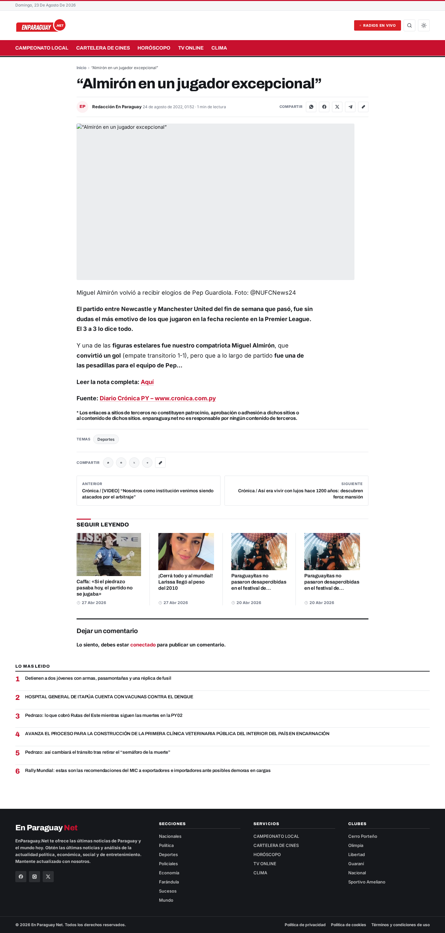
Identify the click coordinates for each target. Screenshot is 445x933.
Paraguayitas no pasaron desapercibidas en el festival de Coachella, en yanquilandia (258, 588)
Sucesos (168, 891)
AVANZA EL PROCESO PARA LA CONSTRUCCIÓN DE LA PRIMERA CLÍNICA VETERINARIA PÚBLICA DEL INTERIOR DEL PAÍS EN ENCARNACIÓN (177, 733)
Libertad (356, 854)
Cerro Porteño (362, 836)
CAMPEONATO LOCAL (41, 48)
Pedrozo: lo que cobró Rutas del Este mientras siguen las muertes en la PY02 (103, 715)
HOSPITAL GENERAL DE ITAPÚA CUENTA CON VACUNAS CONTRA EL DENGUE (109, 696)
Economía (169, 872)
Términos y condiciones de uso (400, 924)
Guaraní (356, 863)
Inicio (81, 67)
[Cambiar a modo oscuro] (424, 25)
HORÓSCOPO (153, 48)
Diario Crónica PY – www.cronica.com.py (158, 398)
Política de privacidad (305, 924)
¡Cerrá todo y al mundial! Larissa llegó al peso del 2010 (185, 582)
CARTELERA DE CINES (103, 48)
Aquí (147, 381)
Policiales (168, 863)
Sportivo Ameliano (366, 881)
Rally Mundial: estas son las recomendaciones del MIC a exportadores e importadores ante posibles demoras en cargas (147, 770)
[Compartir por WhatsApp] (311, 107)
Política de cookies (348, 924)
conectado (143, 645)
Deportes (106, 439)
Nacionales (170, 836)
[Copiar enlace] (363, 107)
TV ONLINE (191, 48)
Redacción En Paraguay (117, 106)
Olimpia (355, 845)
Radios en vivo (379, 25)
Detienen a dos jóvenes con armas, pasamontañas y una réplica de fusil (98, 678)
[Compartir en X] (337, 107)
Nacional (357, 872)
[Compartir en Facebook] (324, 107)
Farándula (169, 881)
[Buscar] (409, 25)
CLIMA (219, 48)
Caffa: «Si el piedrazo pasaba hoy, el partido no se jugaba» (105, 588)
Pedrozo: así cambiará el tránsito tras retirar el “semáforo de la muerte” (97, 752)
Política (166, 845)
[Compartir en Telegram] (350, 107)
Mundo (166, 900)
